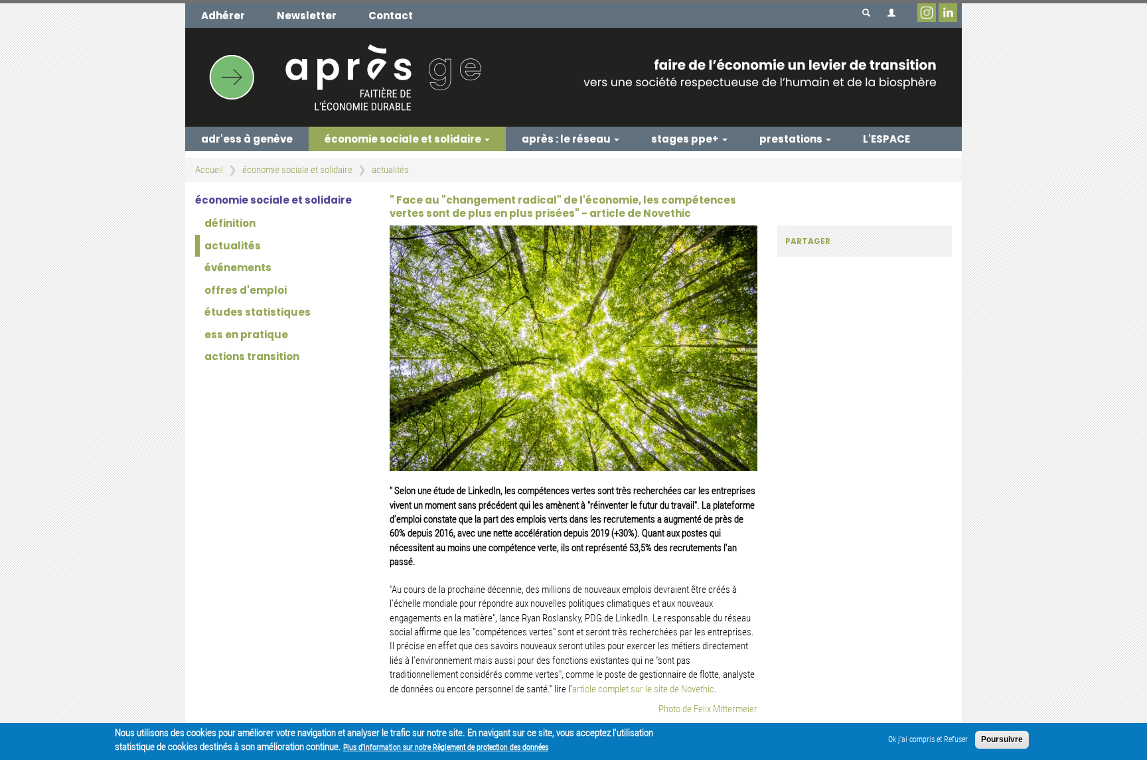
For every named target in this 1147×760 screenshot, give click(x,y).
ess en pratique (246, 335)
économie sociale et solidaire (404, 139)
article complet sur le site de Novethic (643, 689)
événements (237, 268)
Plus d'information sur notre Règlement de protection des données (445, 747)
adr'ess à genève (247, 139)
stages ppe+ (686, 139)
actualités (390, 170)
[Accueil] (573, 77)
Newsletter (307, 16)
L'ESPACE (886, 139)
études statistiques (257, 312)
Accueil (209, 170)
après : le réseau (567, 139)
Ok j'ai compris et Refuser (928, 739)
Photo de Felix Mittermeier (707, 709)
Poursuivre (1002, 739)
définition (230, 223)
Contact (390, 16)
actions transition (251, 356)
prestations (791, 139)
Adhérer (223, 16)
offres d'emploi (245, 290)
